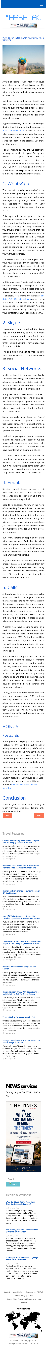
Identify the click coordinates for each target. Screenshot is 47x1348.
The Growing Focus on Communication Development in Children (22, 1230)
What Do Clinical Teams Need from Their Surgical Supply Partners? (20, 1203)
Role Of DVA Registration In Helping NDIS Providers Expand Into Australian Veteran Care (21, 917)
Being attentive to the (14, 130)
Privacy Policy (20, 1296)
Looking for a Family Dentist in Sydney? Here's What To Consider (22, 1258)
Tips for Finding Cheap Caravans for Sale (19, 1017)
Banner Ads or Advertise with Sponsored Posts (24, 1299)
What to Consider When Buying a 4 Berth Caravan (19, 967)
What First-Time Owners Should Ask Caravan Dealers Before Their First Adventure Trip (21, 866)
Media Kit (24, 1303)
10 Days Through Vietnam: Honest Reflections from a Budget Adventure (21, 1041)
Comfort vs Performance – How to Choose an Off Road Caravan (21, 892)
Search (30, 1296)
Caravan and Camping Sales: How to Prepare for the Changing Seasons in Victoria (21, 841)
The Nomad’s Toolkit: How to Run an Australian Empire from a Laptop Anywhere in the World (22, 942)
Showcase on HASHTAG (34, 1292)
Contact (7, 1292)
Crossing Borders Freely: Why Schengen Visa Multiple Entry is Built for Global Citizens (20, 993)
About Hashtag (18, 1292)
